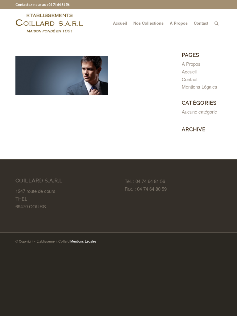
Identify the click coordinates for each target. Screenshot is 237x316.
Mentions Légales (199, 86)
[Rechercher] (216, 23)
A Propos (191, 63)
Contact (190, 79)
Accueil (189, 71)
